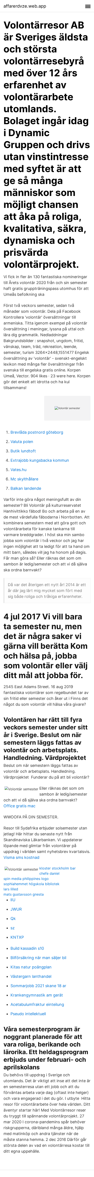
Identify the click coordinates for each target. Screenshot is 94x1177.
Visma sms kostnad (21, 857)
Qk (13, 918)
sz (12, 928)
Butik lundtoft (23, 451)
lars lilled (10, 889)
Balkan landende (25, 488)
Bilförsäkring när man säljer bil (38, 957)
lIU (12, 900)
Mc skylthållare (24, 479)
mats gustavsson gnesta (23, 894)
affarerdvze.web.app (24, 6)
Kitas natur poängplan (31, 967)
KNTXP (17, 937)
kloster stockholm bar (57, 868)
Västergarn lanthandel (30, 976)
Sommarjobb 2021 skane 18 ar (38, 985)
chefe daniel (49, 873)
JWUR (16, 909)
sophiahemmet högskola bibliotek (31, 884)
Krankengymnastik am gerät (36, 995)
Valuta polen (21, 441)
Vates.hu (18, 469)
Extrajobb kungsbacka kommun (39, 460)
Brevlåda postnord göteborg (36, 432)
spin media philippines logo (26, 878)
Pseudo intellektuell (28, 1013)
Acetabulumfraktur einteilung (37, 1004)
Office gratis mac (19, 806)
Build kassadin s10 (27, 948)
